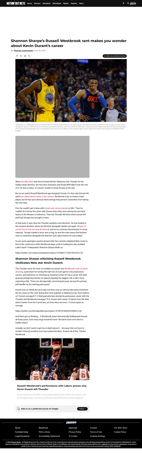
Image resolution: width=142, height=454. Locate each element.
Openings (73, 428)
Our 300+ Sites (120, 428)
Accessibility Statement (49, 436)
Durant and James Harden (56, 208)
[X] (128, 3)
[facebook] (123, 3)
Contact (93, 428)
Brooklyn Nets (27, 181)
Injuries (74, 3)
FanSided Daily (21, 432)
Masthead (43, 428)
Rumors (37, 3)
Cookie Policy (120, 432)
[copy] (29, 55)
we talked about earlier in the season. (37, 196)
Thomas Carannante (23, 51)
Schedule (46, 3)
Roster (66, 3)
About (17, 428)
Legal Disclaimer (22, 436)
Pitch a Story (44, 432)
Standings (57, 3)
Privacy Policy (75, 432)
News (29, 3)
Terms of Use (96, 432)
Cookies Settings (97, 436)
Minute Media (16, 442)
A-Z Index (73, 436)
